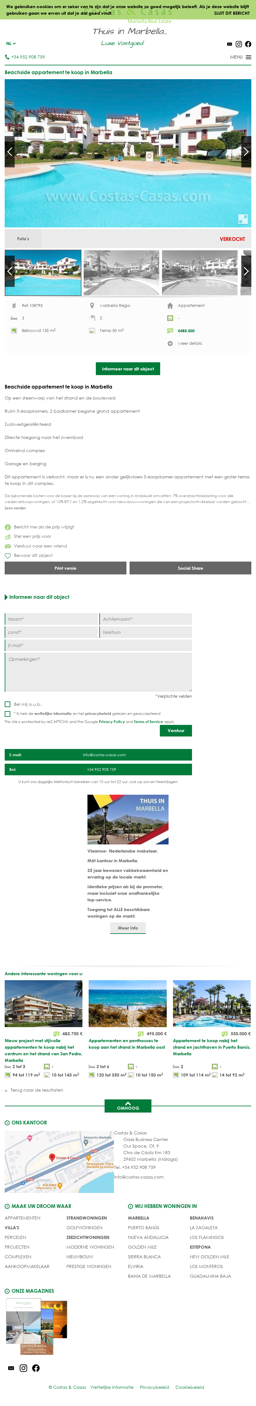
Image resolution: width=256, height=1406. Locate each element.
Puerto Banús (143, 1227)
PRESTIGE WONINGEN (88, 1266)
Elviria (135, 1266)
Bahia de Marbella (149, 1276)
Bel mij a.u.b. (28, 704)
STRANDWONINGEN (86, 1217)
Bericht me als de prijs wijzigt (44, 527)
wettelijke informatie (53, 713)
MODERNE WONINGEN (90, 1247)
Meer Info (128, 927)
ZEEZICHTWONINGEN (87, 1237)
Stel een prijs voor (32, 536)
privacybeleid (98, 713)
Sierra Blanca (144, 1257)
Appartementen (22, 1218)
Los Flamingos (207, 1237)
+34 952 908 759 (28, 57)
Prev (10, 151)
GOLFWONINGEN (84, 1227)
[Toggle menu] (232, 57)
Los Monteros (206, 1266)
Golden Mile (142, 1247)
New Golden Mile (209, 1257)
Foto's (23, 238)
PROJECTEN (17, 1247)
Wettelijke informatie (112, 1387)
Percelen (15, 1237)
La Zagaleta (204, 1227)
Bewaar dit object (33, 555)
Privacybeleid (154, 1387)
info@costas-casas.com (139, 1177)
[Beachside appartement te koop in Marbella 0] (128, 153)
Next (246, 151)
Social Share (190, 568)
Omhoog (128, 1108)
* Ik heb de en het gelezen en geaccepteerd (87, 713)
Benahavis (202, 1217)
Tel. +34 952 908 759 (135, 1167)
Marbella (138, 1217)
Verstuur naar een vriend (40, 546)
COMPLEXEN (18, 1257)
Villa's (12, 1227)
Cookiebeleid (189, 1387)
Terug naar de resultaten (36, 1090)
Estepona (200, 1247)
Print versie (65, 568)
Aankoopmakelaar (27, 1266)
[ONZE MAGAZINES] (66, 1327)
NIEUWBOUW (79, 1257)
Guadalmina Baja (210, 1276)
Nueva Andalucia (148, 1237)
